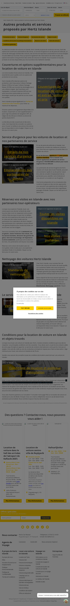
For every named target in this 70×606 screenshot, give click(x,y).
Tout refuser (25, 308)
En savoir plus (20, 303)
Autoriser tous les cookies (44, 308)
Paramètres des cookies (35, 313)
